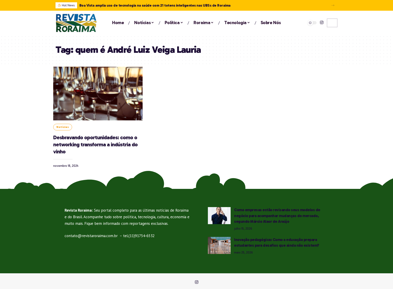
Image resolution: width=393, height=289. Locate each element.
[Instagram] (322, 22)
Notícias (62, 127)
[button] (332, 5)
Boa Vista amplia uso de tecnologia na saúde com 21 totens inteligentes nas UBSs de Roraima (155, 5)
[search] (332, 23)
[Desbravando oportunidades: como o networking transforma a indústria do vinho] (98, 93)
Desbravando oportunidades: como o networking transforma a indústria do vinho (95, 144)
